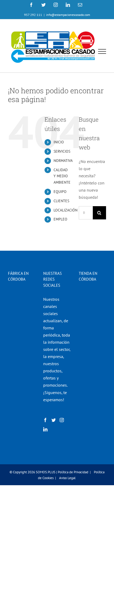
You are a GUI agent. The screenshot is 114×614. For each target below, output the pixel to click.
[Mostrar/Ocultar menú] (102, 51)
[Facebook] (45, 420)
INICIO (59, 142)
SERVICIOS (62, 151)
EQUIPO (60, 191)
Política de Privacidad (73, 472)
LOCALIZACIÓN (65, 210)
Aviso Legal (67, 478)
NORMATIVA (63, 160)
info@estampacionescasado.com (68, 15)
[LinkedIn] (45, 429)
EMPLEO (60, 219)
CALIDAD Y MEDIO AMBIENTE (62, 176)
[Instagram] (62, 420)
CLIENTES (61, 200)
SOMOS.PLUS (45, 472)
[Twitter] (53, 420)
